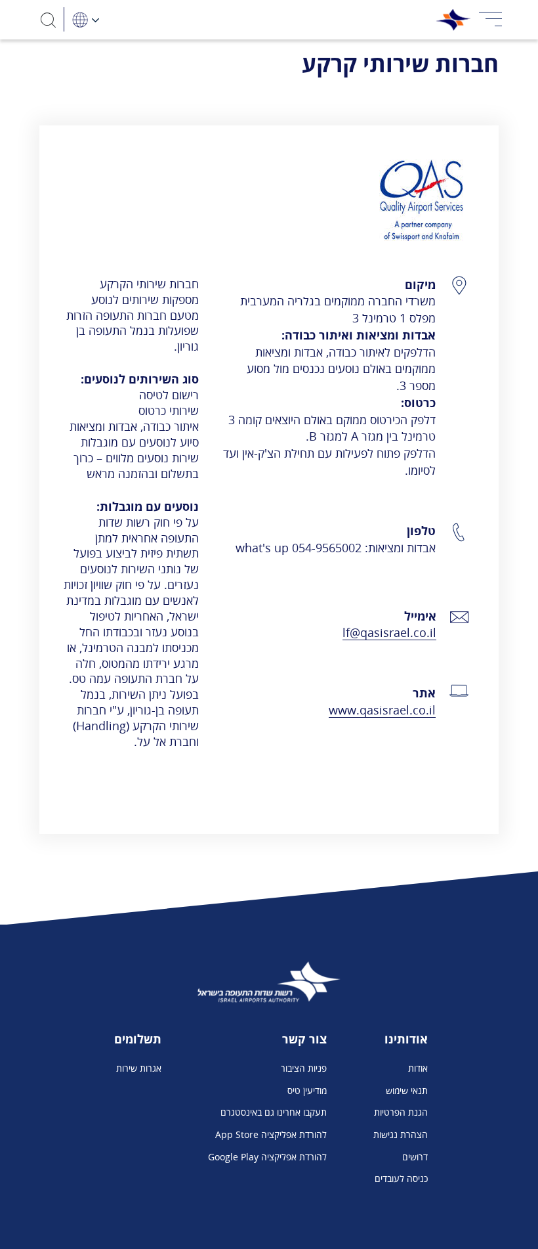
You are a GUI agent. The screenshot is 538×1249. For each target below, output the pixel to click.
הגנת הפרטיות (401, 1112)
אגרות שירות (138, 1068)
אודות (418, 1068)
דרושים (415, 1156)
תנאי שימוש (407, 1090)
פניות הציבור (304, 1068)
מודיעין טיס (307, 1090)
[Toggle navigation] (491, 19)
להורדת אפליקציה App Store (271, 1134)
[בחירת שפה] (85, 19)
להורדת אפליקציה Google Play (267, 1156)
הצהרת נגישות (400, 1134)
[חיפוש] (48, 19)
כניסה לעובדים (401, 1178)
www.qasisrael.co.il (382, 709)
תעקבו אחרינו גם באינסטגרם (273, 1112)
